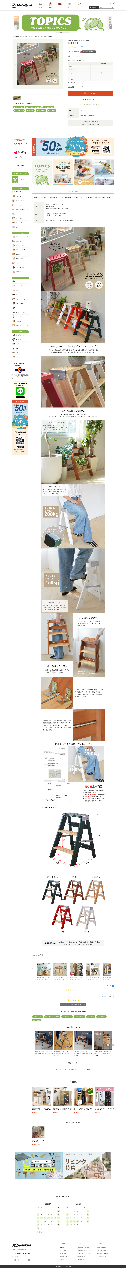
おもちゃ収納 (19, 258)
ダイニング (19, 286)
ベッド (18, 214)
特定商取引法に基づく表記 (84, 1250)
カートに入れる (91, 93)
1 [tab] (57, 32)
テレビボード (19, 294)
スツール (29, 36)
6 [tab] (67, 32)
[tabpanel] (63, 22)
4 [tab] (63, 32)
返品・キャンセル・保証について (104, 1253)
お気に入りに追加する (91, 99)
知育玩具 (18, 272)
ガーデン (18, 357)
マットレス (19, 223)
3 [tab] (61, 32)
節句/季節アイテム (20, 335)
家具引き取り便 (81, 1256)
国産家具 (18, 325)
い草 (17, 352)
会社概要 (62, 1247)
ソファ (18, 281)
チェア (24, 36)
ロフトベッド (19, 205)
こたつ (18, 308)
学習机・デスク (20, 245)
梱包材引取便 (63, 1253)
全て (57, 1069)
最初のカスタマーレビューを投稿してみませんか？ (73, 1004)
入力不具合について (101, 1256)
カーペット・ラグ (20, 312)
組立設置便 (62, 1244)
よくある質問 (63, 1250)
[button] (15, 65)
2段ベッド (18, 192)
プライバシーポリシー (65, 1256)
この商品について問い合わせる (91, 104)
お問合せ (62, 1260)
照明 (17, 348)
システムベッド (20, 200)
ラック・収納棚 (86, 1069)
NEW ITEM (22, 179)
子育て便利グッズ (20, 267)
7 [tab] (69, 32)
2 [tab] (59, 32)
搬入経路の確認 (81, 1260)
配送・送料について (101, 1250)
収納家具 (18, 321)
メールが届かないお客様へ (84, 1253)
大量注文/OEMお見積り (83, 1247)
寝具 (17, 227)
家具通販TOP (17, 36)
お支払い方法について (102, 1247)
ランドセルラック (20, 250)
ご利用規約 (99, 1244)
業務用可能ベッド (20, 209)
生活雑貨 (18, 339)
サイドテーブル (20, 303)
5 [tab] (65, 32)
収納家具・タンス (76, 1069)
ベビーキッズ (19, 263)
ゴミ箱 (18, 344)
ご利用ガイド (81, 1244)
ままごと (18, 236)
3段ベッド (18, 196)
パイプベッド (19, 218)
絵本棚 (18, 254)
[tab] (107, 996)
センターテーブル (20, 299)
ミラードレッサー (20, 317)
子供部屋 (18, 241)
